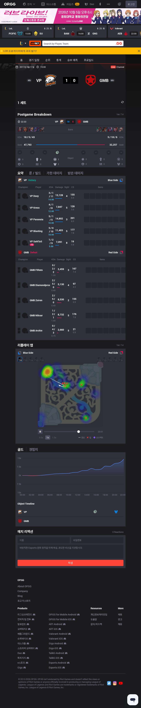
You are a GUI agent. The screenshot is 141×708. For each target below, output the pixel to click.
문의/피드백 (96, 624)
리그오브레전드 (25, 614)
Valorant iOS (56, 638)
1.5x (54, 437)
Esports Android (57, 662)
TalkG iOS (54, 657)
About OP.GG (24, 586)
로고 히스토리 (24, 600)
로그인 (131, 4)
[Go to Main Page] (10, 4)
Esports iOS (55, 667)
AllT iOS (53, 629)
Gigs (20, 667)
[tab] (22, 173)
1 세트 (22, 102)
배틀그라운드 (24, 633)
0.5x (41, 437)
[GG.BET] (35, 43)
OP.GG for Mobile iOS (60, 619)
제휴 (120, 614)
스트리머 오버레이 (26, 648)
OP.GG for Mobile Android (62, 614)
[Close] (139, 51)
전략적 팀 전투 (24, 619)
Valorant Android (58, 633)
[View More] (108, 4)
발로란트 (22, 624)
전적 (29, 4)
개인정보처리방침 (99, 614)
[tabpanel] (70, 258)
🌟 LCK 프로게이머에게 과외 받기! (18, 51)
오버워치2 (22, 629)
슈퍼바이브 (23, 638)
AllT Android (55, 624)
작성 (70, 563)
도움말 (94, 619)
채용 (120, 624)
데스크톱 (22, 643)
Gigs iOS (53, 648)
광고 (120, 619)
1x (48, 437)
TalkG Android (56, 653)
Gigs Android (56, 643)
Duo (20, 653)
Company (23, 591)
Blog (20, 596)
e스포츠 (21, 662)
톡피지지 (22, 657)
